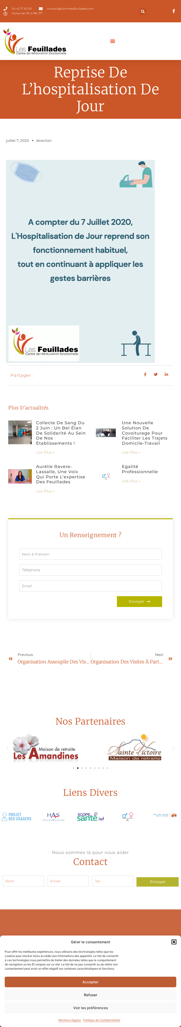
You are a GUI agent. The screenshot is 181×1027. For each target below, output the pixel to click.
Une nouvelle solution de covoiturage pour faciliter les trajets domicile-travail (145, 433)
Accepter (90, 982)
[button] (174, 942)
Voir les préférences (90, 1008)
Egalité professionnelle (140, 469)
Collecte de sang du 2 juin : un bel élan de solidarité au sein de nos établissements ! (61, 433)
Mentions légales (69, 1020)
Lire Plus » (45, 452)
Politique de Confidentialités (101, 1020)
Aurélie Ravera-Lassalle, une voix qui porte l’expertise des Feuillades (60, 474)
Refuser (90, 995)
